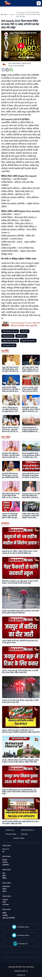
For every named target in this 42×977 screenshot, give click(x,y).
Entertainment (8, 336)
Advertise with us (27, 830)
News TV (5, 849)
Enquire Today (18, 838)
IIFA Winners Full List (10, 331)
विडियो (4, 878)
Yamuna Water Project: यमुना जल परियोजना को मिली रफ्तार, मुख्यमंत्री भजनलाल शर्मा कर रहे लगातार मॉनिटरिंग (25, 324)
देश (3, 851)
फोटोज (4, 889)
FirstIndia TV (23, 944)
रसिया (4, 902)
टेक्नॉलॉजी (5, 865)
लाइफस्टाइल (6, 886)
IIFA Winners (21, 336)
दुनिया (4, 875)
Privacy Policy (11, 834)
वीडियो (4, 913)
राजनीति (4, 915)
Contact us (10, 830)
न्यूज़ (3, 873)
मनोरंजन (5, 862)
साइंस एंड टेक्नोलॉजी (8, 918)
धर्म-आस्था (5, 904)
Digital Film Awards (28, 341)
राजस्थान (5, 900)
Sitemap (24, 834)
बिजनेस (4, 860)
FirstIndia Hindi (23, 927)
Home (5, 14)
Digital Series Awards (10, 341)
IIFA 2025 (24, 331)
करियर (4, 891)
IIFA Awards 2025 (9, 345)
